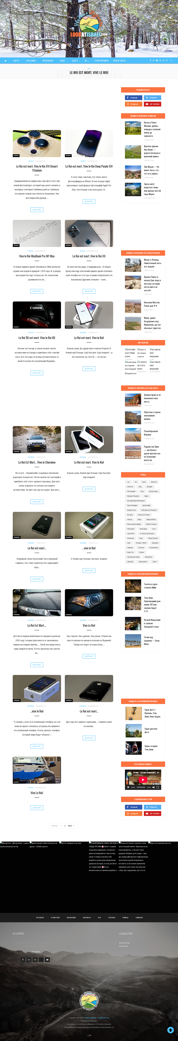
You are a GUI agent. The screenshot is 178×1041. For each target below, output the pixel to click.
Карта (16, 60)
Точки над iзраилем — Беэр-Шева (152, 641)
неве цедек (143, 529)
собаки (141, 552)
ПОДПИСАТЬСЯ (90, 859)
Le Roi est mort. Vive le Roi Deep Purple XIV (89, 166)
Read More (36, 951)
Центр (75, 60)
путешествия (154, 548)
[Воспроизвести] (128, 787)
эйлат (154, 562)
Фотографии (131, 491)
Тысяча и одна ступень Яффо (150, 585)
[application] (143, 780)
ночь (153, 529)
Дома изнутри (124, 943)
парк (141, 538)
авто (142, 491)
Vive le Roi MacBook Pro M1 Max (37, 256)
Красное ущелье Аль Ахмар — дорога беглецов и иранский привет (152, 151)
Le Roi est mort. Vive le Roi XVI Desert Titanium (37, 168)
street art (130, 487)
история (130, 515)
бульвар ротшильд (133, 496)
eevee (144, 482)
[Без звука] (153, 787)
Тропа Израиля (101, 60)
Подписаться (131, 373)
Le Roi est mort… (37, 548)
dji (136, 482)
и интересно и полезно (148, 510)
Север (62, 60)
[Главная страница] (6, 60)
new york (153, 482)
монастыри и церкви (134, 524)
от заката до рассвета (147, 533)
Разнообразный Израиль (151, 432)
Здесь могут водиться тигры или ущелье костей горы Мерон (152, 189)
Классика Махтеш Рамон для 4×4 (151, 304)
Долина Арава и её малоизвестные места (152, 398)
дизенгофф (146, 505)
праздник (155, 543)
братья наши (153, 491)
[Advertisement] (63, 106)
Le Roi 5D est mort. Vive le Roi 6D (37, 337)
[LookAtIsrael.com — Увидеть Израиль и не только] (89, 23)
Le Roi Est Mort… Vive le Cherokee (37, 462)
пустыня (141, 548)
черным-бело (143, 562)
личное (129, 519)
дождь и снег (131, 510)
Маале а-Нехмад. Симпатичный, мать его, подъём (152, 263)
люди (139, 519)
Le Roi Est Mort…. (36, 625)
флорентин (148, 557)
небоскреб (130, 529)
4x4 (128, 482)
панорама (130, 538)
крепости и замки (144, 515)
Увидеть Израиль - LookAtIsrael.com (97, 1018)
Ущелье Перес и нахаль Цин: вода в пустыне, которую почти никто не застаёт (152, 283)
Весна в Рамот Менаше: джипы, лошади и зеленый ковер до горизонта (152, 129)
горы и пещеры (132, 505)
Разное (16, 155)
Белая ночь (123, 946)
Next (70, 826)
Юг (86, 60)
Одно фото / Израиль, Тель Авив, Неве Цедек (152, 713)
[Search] (171, 60)
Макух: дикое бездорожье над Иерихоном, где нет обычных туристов (152, 322)
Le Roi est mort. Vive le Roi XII (89, 256)
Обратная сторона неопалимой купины (152, 415)
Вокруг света (119, 60)
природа (130, 548)
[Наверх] (170, 1030)
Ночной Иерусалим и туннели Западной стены (152, 623)
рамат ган (130, 552)
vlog (140, 487)
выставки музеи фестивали (136, 501)
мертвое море (151, 519)
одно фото (130, 533)
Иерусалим (48, 60)
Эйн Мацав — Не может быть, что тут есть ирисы (151, 170)
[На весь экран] (157, 787)
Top (89, 1035)
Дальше (37, 210)
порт (128, 543)
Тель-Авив (30, 60)
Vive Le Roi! (89, 625)
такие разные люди (133, 557)
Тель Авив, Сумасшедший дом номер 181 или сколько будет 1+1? (152, 604)
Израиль (69, 327)
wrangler (149, 487)
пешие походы (153, 538)
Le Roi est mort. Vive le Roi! (89, 337)
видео (146, 496)
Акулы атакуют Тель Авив (151, 747)
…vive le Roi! (89, 548)
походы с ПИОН (141, 543)
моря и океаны (151, 524)
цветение (130, 562)
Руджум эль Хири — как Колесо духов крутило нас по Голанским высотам (152, 453)
